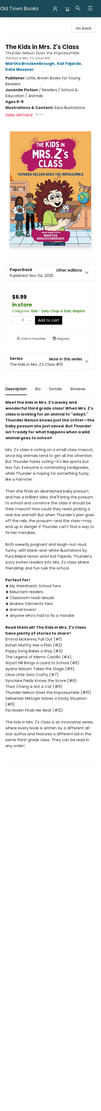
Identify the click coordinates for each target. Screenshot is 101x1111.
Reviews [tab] (78, 389)
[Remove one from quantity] (15, 320)
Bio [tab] (38, 389)
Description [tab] (16, 389)
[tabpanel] (50, 582)
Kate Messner (19, 69)
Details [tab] (55, 389)
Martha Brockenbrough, (30, 63)
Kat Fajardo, (70, 63)
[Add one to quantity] (30, 320)
